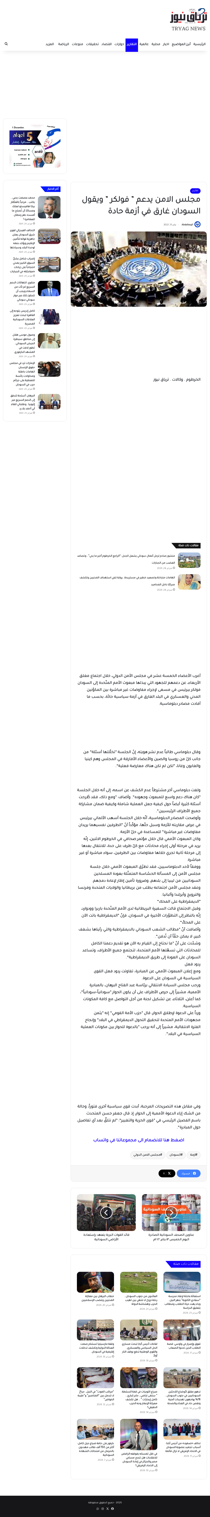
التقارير (132, 44)
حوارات (119, 44)
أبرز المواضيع (181, 44)
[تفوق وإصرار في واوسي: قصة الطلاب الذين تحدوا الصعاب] (182, 1330)
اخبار (166, 44)
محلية (156, 44)
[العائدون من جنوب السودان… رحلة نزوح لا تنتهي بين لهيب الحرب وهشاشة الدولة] (138, 1282)
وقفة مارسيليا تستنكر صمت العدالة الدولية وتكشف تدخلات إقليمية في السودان (96, 1348)
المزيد (50, 44)
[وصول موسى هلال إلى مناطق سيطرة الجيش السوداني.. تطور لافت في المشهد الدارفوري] (49, 340)
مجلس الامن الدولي (147, 1155)
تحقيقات (92, 44)
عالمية (144, 44)
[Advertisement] (105, 83)
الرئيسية (199, 44)
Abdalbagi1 (187, 225)
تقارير (195, 190)
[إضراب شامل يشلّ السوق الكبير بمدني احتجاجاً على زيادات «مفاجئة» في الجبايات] (49, 264)
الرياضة (63, 44)
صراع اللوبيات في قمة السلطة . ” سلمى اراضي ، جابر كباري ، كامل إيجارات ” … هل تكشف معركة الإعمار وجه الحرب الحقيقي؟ (139, 1400)
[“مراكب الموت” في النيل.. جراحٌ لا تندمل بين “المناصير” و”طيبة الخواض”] (95, 1377)
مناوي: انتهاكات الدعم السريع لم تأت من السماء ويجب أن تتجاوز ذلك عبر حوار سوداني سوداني (22, 291)
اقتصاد (107, 44)
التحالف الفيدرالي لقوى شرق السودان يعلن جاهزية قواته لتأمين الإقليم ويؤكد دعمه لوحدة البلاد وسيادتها (22, 239)
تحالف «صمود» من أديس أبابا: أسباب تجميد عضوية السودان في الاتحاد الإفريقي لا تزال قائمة (183, 1447)
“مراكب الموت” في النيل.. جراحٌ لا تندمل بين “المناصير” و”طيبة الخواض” (96, 1396)
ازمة (193, 1155)
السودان (175, 1155)
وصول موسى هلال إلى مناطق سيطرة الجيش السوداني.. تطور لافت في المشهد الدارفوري (24, 344)
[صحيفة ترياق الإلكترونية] (188, 19)
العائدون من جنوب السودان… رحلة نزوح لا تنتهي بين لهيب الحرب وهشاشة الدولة (140, 1300)
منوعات (77, 44)
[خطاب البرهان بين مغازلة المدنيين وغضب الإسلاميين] (95, 1282)
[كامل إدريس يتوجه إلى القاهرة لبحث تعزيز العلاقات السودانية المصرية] (49, 317)
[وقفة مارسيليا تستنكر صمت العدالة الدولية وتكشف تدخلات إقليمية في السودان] (95, 1330)
